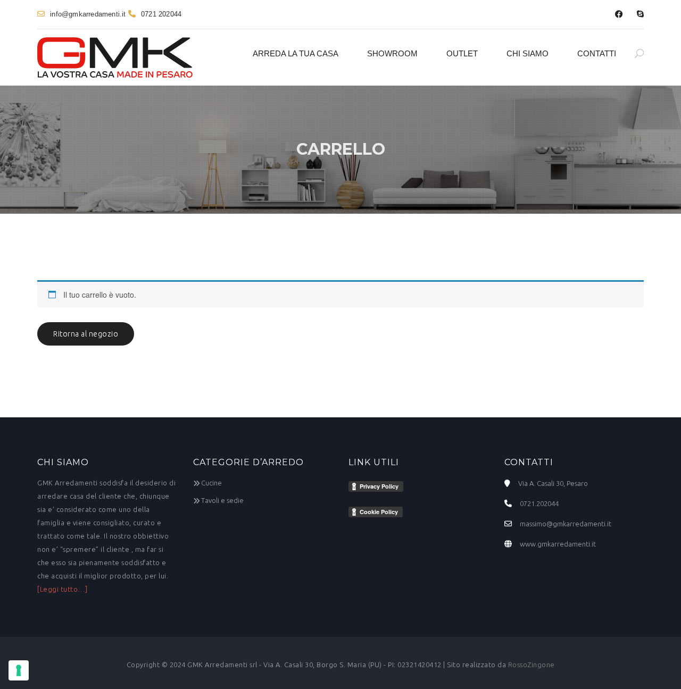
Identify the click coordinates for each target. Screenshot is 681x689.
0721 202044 (161, 14)
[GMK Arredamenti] (115, 57)
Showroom (392, 53)
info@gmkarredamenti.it (88, 14)
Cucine (211, 482)
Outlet (462, 53)
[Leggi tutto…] (62, 589)
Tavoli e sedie (222, 500)
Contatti (596, 53)
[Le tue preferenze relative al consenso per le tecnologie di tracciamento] (19, 670)
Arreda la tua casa (295, 53)
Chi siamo (527, 53)
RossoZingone (531, 664)
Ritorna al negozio (85, 334)
